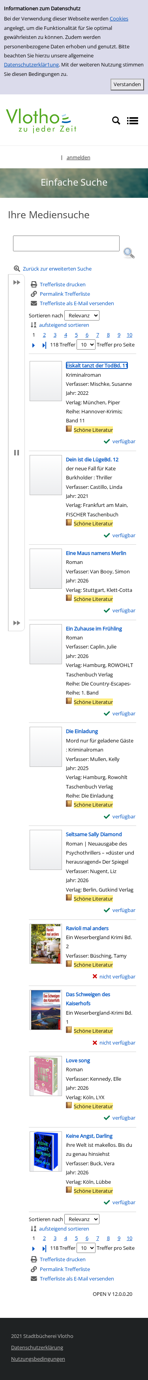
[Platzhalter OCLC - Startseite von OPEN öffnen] (41, 120)
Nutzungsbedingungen (38, 1358)
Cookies (119, 18)
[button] (129, 253)
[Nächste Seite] (33, 344)
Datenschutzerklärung (37, 1347)
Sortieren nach (46, 315)
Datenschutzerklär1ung (31, 64)
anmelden (78, 157)
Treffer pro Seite (116, 344)
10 (129, 334)
